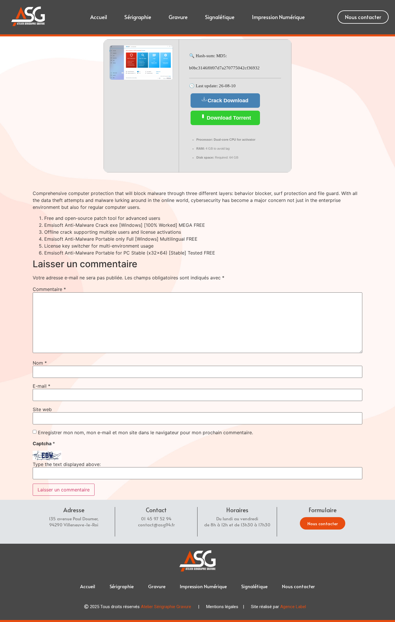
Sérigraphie (137, 17)
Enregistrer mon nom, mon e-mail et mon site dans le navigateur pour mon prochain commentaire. (145, 432)
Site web (42, 409)
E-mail (41, 386)
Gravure (178, 17)
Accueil (98, 17)
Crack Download (228, 100)
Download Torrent (228, 118)
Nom (40, 363)
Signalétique (220, 17)
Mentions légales (222, 606)
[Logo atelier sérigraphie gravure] (28, 16)
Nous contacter (298, 586)
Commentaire (49, 289)
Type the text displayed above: (67, 464)
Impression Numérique (278, 17)
